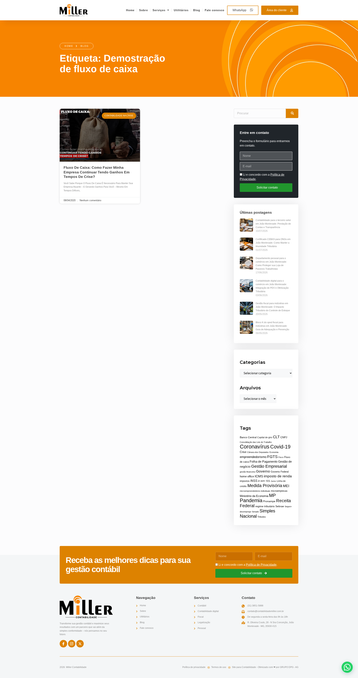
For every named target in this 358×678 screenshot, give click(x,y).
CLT (276, 437)
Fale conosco (214, 10)
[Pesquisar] (292, 113)
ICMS (259, 476)
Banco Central (248, 437)
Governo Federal (280, 471)
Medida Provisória (264, 485)
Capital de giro (264, 437)
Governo (263, 471)
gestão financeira (247, 472)
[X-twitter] (80, 643)
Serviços (159, 10)
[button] (347, 667)
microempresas (279, 491)
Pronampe (269, 501)
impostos (245, 481)
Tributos (261, 517)
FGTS (272, 456)
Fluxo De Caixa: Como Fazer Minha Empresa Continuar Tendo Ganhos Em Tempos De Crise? (97, 172)
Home (130, 10)
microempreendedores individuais (255, 491)
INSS (253, 480)
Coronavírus (254, 446)
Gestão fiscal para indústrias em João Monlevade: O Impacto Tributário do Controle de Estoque (273, 307)
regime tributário (265, 506)
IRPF (262, 481)
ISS (268, 481)
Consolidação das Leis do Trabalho (256, 442)
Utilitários (181, 10)
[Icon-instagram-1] (72, 643)
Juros (273, 481)
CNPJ (283, 437)
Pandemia (251, 500)
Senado (255, 512)
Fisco (280, 457)
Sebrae (279, 506)
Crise (243, 451)
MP (272, 495)
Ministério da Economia (254, 496)
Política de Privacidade (261, 564)
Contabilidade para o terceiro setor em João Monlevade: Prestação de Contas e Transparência (273, 224)
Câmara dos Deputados (258, 452)
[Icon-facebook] (63, 643)
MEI (286, 486)
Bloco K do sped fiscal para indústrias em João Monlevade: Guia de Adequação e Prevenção (272, 326)
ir (259, 480)
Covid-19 (280, 447)
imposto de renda (278, 476)
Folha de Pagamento (263, 461)
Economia (273, 452)
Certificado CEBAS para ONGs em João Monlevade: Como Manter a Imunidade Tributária (273, 243)
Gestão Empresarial (269, 466)
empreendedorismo (253, 457)
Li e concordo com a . (248, 564)
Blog (196, 10)
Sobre (143, 10)
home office (247, 476)
